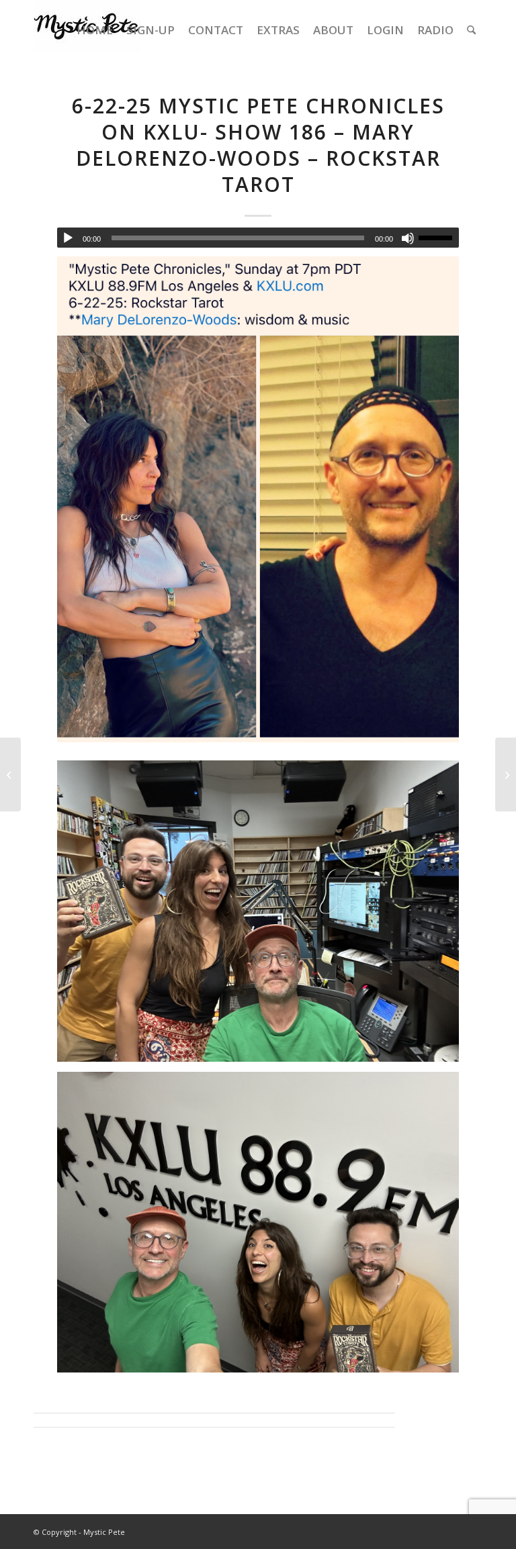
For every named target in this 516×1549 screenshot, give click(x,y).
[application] (258, 238)
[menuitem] (95, 30)
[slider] (439, 238)
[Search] (471, 30)
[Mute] (408, 238)
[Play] (68, 238)
